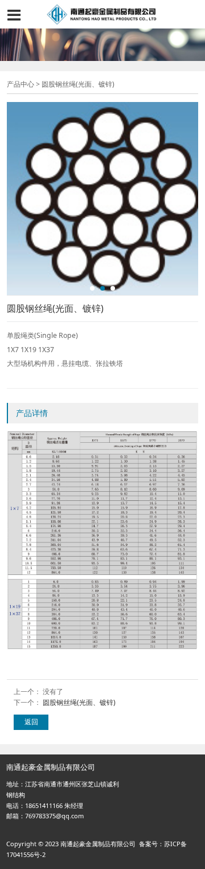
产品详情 (32, 412)
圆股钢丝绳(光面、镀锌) (79, 702)
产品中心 (20, 84)
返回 (31, 722)
